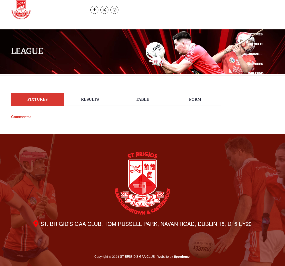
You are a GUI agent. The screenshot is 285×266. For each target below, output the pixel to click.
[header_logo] (21, 10)
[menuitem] (250, 5)
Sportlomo (182, 256)
